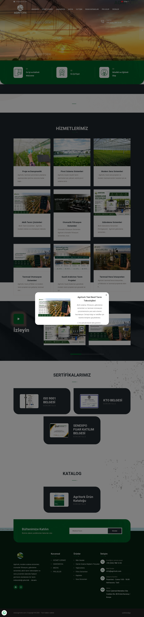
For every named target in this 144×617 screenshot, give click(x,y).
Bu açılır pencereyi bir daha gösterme (89, 323)
